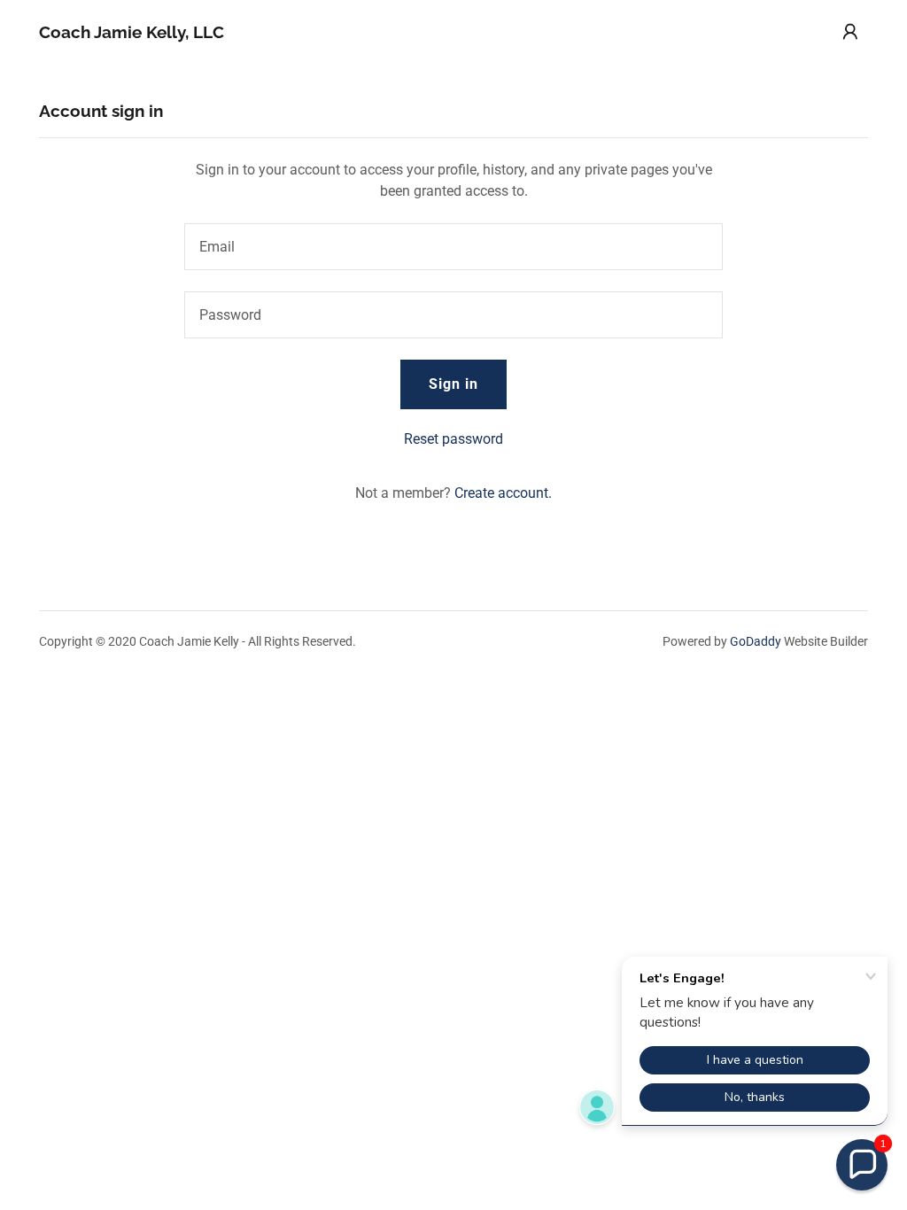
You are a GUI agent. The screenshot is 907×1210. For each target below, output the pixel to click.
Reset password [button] (453, 438)
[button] (850, 32)
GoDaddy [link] (755, 641)
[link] (131, 33)
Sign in (453, 384)
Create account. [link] (503, 493)
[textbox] (453, 246)
